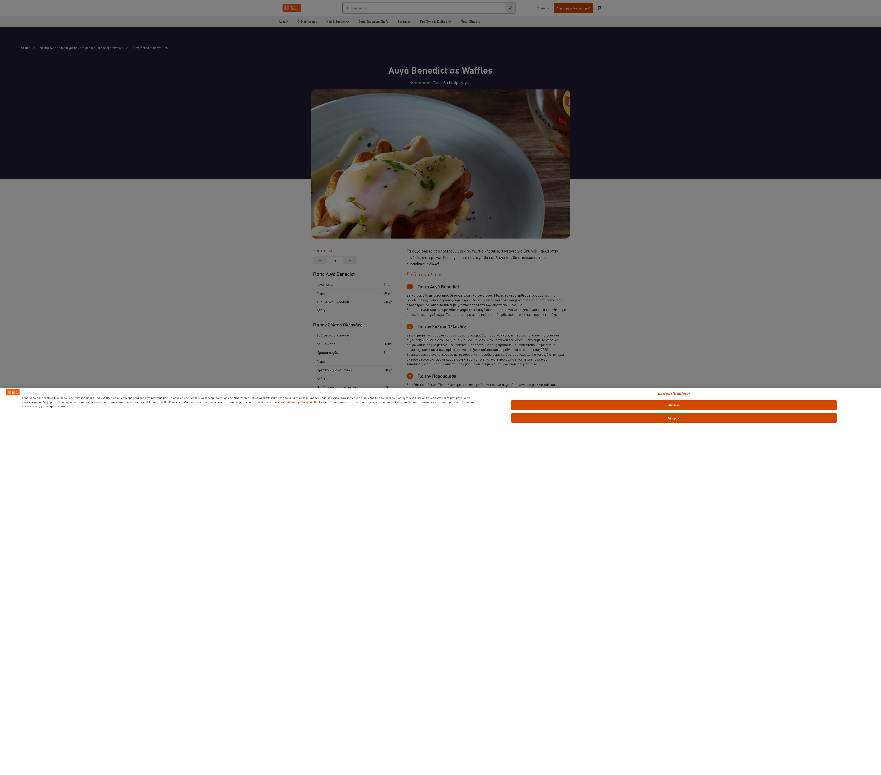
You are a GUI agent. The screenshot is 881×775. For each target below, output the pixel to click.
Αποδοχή (674, 405)
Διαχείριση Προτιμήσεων (674, 393)
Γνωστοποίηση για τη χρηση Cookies (301, 402)
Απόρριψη (673, 418)
